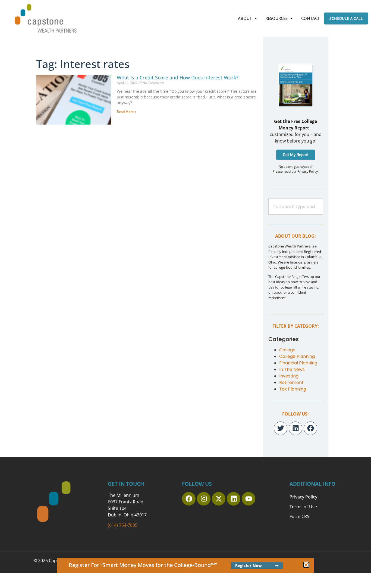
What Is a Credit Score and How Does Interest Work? (177, 77)
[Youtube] (248, 499)
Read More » (126, 111)
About (245, 18)
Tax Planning (292, 389)
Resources (276, 18)
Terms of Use (303, 507)
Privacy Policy (303, 497)
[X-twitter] (218, 499)
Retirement (291, 382)
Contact (310, 18)
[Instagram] (203, 499)
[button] (247, 18)
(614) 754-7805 (122, 525)
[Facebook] (310, 428)
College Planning (297, 356)
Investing (288, 376)
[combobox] (295, 207)
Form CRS (299, 516)
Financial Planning (298, 363)
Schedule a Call (346, 18)
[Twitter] (280, 428)
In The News (292, 369)
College (287, 350)
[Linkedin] (295, 428)
